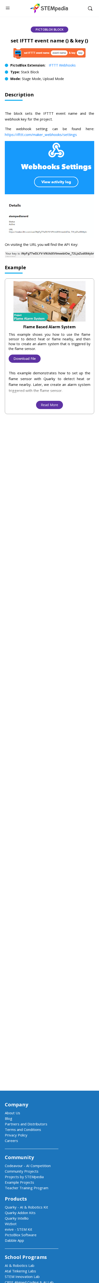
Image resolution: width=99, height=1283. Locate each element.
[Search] (90, 8)
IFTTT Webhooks (62, 65)
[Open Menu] (8, 7)
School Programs (26, 1257)
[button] (49, 30)
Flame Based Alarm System (49, 326)
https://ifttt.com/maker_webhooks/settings (41, 134)
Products (16, 1199)
